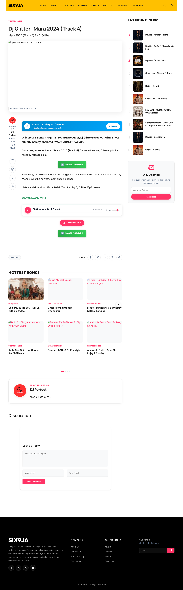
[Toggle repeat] (106, 210)
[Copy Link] (119, 257)
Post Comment (34, 481)
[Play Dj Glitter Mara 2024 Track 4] (28, 210)
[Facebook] (90, 257)
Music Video (13, 304)
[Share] (12, 186)
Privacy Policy (77, 556)
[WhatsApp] (112, 257)
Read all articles (39, 397)
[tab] (62, 371)
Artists (108, 556)
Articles (108, 551)
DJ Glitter (14, 257)
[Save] (12, 178)
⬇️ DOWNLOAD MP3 (72, 164)
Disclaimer (76, 561)
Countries (109, 561)
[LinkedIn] (105, 257)
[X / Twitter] (98, 257)
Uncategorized (15, 21)
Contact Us (76, 551)
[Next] (118, 304)
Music (108, 546)
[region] (65, 325)
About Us (75, 546)
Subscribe (151, 197)
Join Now (113, 126)
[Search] (164, 5)
